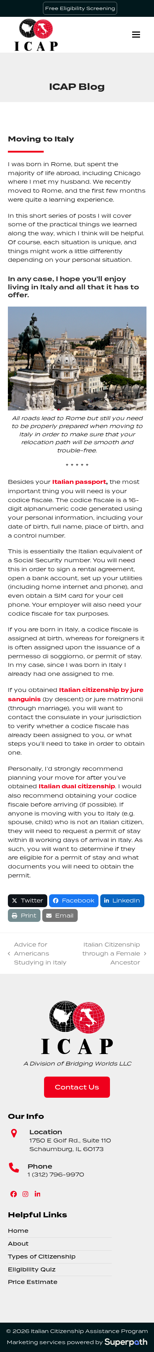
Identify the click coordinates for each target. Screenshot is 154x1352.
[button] (136, 35)
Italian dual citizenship (77, 786)
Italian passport (79, 482)
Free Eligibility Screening (80, 8)
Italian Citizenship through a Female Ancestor (107, 954)
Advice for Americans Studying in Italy (37, 954)
